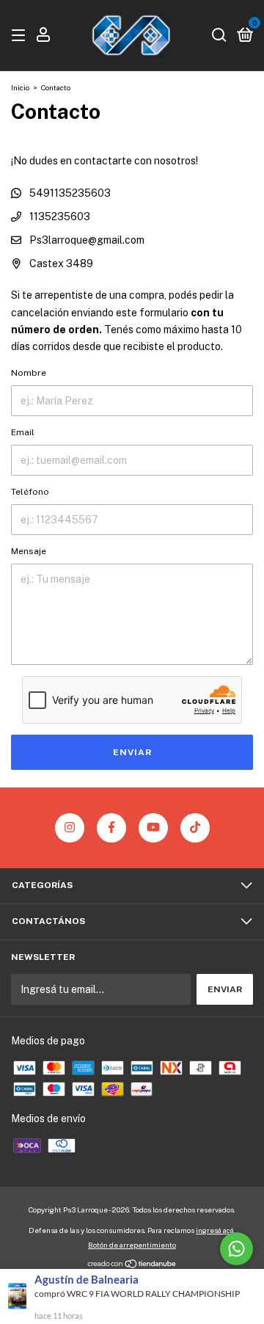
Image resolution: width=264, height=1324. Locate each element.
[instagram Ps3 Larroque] (69, 828)
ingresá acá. (215, 1230)
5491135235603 (69, 193)
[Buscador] (219, 35)
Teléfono (30, 492)
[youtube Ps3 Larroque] (153, 828)
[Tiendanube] (132, 1264)
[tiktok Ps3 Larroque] (195, 828)
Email (22, 432)
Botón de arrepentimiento (132, 1244)
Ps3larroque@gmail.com (86, 240)
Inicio (20, 87)
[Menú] (21, 35)
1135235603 (58, 216)
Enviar (132, 752)
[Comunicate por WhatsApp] (236, 1248)
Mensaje (28, 551)
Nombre (28, 373)
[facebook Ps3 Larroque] (111, 828)
